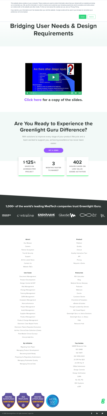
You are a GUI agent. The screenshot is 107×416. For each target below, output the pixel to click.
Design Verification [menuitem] (79, 373)
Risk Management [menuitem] (28, 286)
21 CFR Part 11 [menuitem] (79, 363)
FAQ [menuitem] (79, 320)
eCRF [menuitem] (79, 387)
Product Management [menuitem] (27, 317)
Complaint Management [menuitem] (28, 300)
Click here (33, 100)
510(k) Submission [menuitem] (79, 366)
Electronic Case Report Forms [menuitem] (28, 324)
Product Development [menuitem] (27, 280)
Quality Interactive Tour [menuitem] (79, 253)
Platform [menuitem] (79, 243)
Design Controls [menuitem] (79, 370)
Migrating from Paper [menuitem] (28, 347)
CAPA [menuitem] (79, 376)
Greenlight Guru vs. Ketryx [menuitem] (79, 317)
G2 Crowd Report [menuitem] (79, 310)
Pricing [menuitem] (79, 260)
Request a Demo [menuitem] (79, 263)
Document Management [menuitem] (28, 276)
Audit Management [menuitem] (27, 310)
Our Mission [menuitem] (28, 243)
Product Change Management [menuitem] (28, 320)
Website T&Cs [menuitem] (27, 267)
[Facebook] (91, 413)
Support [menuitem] (28, 256)
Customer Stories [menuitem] (79, 297)
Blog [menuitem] (79, 280)
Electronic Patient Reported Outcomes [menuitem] (28, 327)
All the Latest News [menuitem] (27, 260)
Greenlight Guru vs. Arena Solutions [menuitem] (79, 313)
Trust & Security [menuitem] (27, 253)
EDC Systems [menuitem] (79, 383)
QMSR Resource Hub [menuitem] (79, 346)
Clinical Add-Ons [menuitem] (28, 337)
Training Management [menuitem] (27, 293)
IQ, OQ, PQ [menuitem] (79, 380)
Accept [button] (83, 17)
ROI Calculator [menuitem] (79, 276)
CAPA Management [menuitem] (27, 297)
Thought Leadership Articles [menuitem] (79, 307)
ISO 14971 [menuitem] (79, 353)
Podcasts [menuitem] (79, 286)
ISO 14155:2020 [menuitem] (79, 356)
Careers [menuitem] (27, 246)
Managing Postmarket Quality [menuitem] (28, 360)
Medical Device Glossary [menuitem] (79, 283)
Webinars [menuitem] (79, 290)
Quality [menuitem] (79, 246)
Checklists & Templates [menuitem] (79, 300)
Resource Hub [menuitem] (79, 324)
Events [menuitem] (79, 293)
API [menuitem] (79, 256)
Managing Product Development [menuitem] (28, 350)
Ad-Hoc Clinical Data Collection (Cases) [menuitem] (27, 330)
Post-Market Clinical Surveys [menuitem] (27, 334)
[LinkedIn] (96, 413)
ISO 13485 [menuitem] (79, 349)
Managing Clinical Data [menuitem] (28, 364)
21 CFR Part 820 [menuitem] (79, 360)
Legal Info (30, 413)
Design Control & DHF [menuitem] (27, 283)
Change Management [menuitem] (27, 290)
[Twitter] (102, 413)
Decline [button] (91, 17)
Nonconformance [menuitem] (28, 303)
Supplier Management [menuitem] (27, 313)
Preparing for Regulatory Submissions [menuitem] (28, 357)
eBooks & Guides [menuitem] (79, 303)
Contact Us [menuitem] (28, 263)
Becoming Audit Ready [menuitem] (28, 354)
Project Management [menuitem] (28, 307)
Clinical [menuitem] (79, 250)
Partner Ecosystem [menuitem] (28, 250)
